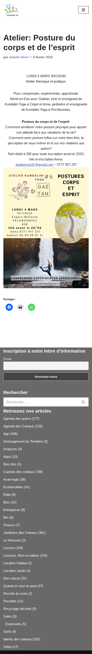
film (5, 517)
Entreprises (11, 510)
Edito (7, 494)
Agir (6, 434)
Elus (6, 502)
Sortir (7, 631)
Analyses (10, 449)
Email (7, 359)
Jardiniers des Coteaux (20, 533)
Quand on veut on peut (19, 586)
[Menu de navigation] (83, 10)
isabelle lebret (19, 57)
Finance (9, 525)
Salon (7, 616)
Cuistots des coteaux (18, 472)
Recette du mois (15, 593)
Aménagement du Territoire (23, 441)
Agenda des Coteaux (18, 426)
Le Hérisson (12, 540)
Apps (7, 456)
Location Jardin (14, 571)
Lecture (8, 548)
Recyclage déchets (17, 609)
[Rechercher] (84, 402)
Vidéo (7, 647)
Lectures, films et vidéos (21, 555)
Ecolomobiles (13, 487)
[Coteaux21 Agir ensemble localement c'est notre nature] (11, 9)
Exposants (13, 624)
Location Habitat (15, 563)
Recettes (10, 601)
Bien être (9, 464)
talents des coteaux (17, 639)
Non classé (11, 578)
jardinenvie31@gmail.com (34, 164)
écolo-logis (11, 479)
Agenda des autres (17, 418)
